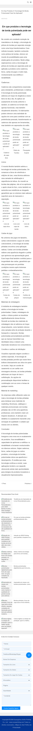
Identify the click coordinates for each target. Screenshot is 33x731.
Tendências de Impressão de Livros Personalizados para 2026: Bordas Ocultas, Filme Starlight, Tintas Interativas (22, 500)
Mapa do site (19, 725)
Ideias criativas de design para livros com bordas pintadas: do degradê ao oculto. (21, 553)
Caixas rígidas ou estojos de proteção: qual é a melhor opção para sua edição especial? (22, 620)
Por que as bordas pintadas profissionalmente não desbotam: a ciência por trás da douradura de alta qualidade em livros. (22, 518)
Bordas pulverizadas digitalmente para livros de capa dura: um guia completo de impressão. (22, 567)
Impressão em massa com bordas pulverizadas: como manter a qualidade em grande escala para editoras (22, 583)
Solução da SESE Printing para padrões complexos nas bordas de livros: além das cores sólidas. (22, 536)
